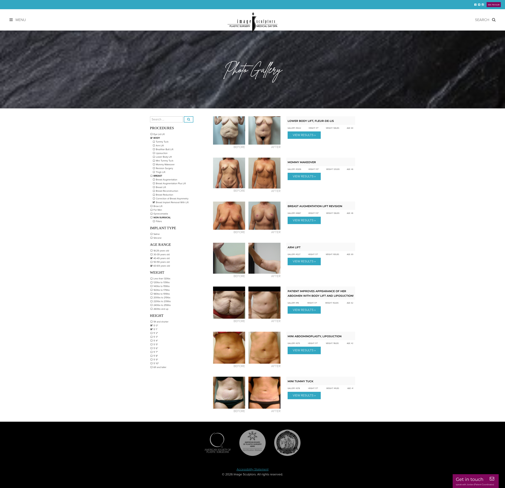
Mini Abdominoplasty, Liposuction (315, 336)
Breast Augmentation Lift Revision (315, 206)
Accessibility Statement (253, 469)
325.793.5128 (493, 5)
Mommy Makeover (302, 162)
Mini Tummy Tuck (300, 381)
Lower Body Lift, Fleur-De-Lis (311, 120)
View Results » (304, 135)
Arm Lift (294, 247)
